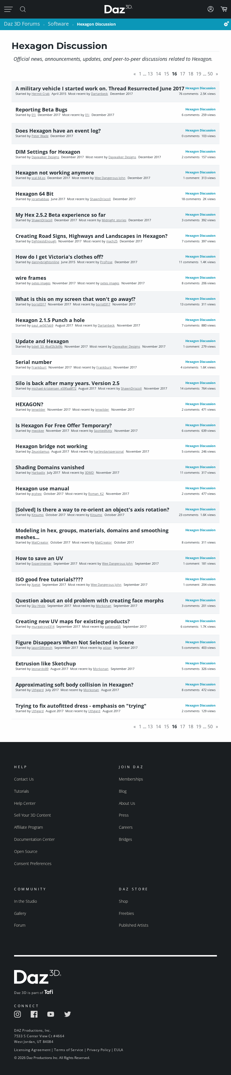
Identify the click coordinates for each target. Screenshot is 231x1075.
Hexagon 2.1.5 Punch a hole (50, 320)
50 (210, 74)
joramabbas (40, 199)
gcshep (37, 494)
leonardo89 (40, 669)
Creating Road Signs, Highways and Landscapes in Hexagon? (91, 236)
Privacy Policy (98, 1049)
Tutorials (21, 791)
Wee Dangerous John (110, 178)
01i (34, 115)
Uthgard (38, 690)
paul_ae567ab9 (42, 325)
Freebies (126, 913)
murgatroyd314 (43, 627)
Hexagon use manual (42, 488)
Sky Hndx (38, 606)
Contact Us (24, 779)
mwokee (38, 431)
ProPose (106, 262)
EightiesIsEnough (44, 241)
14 (158, 74)
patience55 (113, 627)
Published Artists (133, 925)
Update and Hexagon (42, 341)
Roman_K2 (96, 494)
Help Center (24, 803)
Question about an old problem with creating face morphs (89, 600)
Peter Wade (40, 136)
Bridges (125, 839)
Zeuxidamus (40, 451)
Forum (19, 925)
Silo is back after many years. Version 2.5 (67, 383)
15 (166, 74)
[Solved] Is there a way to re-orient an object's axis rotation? (92, 509)
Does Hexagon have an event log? (58, 130)
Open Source (25, 851)
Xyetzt (36, 585)
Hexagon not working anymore (54, 172)
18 (190, 74)
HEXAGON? (29, 404)
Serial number (33, 362)
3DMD (89, 473)
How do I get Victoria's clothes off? (59, 256)
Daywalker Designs (45, 157)
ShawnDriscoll (100, 199)
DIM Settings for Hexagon (47, 151)
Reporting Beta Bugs (41, 109)
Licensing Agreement (32, 1049)
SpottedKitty (103, 431)
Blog (122, 791)
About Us (127, 803)
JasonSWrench (42, 648)
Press (124, 815)
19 (198, 74)
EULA (118, 1049)
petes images (41, 283)
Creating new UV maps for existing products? (72, 621)
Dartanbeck (99, 94)
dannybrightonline (45, 262)
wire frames (30, 277)
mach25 (111, 241)
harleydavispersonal (109, 451)
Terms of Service (68, 1049)
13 (150, 74)
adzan (107, 648)
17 (182, 74)
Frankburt (39, 367)
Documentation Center (34, 839)
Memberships (131, 779)
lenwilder (38, 410)
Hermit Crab (41, 94)
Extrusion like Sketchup (45, 663)
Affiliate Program (28, 827)
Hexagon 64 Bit (34, 193)
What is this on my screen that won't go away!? (75, 299)
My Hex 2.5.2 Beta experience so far (60, 214)
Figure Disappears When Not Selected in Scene (74, 642)
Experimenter (42, 564)
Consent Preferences (33, 863)
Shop (123, 901)
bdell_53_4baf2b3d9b (47, 346)
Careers (126, 827)
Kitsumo (38, 515)
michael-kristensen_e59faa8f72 (54, 388)
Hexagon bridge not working (51, 446)
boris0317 (39, 304)
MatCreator (40, 542)
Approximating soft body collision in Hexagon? (74, 684)
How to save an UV (39, 558)
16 (174, 74)
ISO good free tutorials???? (49, 579)
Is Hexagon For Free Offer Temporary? (63, 425)
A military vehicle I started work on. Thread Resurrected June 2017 (99, 88)
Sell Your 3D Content (32, 815)
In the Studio (25, 901)
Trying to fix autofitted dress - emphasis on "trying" (80, 705)
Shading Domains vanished (49, 467)
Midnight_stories (114, 220)
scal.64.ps (38, 178)
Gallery (20, 913)
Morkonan (103, 606)
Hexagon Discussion (200, 88)
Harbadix (38, 473)
